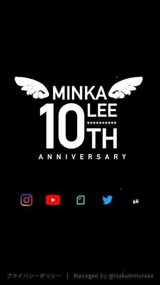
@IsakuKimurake (131, 275)
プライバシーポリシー (34, 275)
